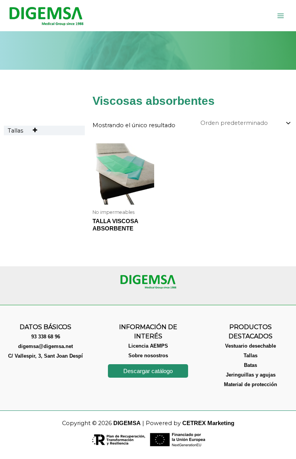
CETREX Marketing (208, 423)
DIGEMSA (127, 423)
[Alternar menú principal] (280, 15)
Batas (250, 365)
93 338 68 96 (45, 337)
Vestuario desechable (250, 346)
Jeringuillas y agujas (251, 375)
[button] (148, 371)
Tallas (15, 130)
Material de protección (250, 384)
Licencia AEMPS (148, 346)
